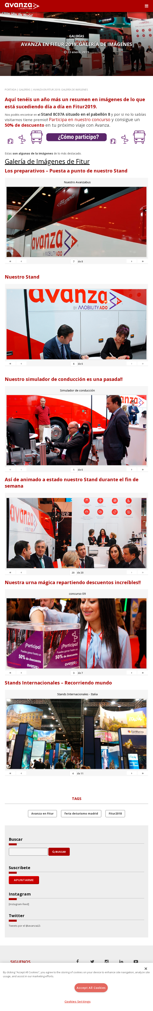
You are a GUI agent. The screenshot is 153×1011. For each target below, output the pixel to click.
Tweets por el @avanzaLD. (25, 925)
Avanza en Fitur (42, 813)
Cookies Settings (78, 1001)
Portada (10, 89)
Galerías (76, 36)
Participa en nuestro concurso (79, 119)
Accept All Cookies (91, 988)
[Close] (146, 968)
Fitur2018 (115, 813)
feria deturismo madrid (81, 813)
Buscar (60, 852)
